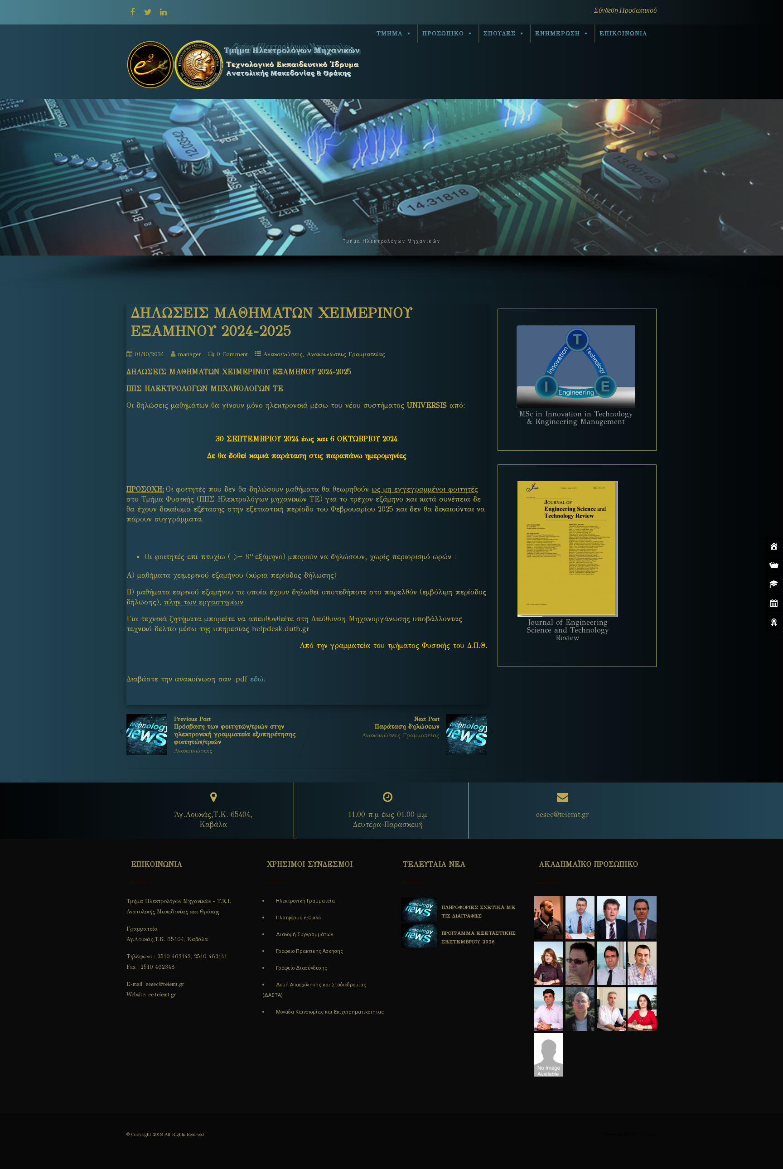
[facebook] (132, 12)
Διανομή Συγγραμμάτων (304, 934)
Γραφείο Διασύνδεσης (301, 968)
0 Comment (232, 354)
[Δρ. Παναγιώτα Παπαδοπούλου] (548, 973)
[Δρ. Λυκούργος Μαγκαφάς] (579, 928)
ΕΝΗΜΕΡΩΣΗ (557, 33)
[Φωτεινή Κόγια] (642, 1019)
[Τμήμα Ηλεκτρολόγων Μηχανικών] (247, 94)
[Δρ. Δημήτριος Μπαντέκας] (611, 928)
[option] (415, 922)
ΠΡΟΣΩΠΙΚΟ (443, 33)
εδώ (256, 679)
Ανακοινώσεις (283, 354)
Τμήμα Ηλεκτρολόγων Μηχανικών (391, 241)
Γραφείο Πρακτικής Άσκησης (309, 951)
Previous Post (235, 730)
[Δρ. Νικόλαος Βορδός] (548, 928)
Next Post (407, 722)
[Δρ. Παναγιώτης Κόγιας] (611, 1019)
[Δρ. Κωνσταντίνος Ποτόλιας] (548, 1019)
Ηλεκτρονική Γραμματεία (305, 901)
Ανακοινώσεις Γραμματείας (346, 354)
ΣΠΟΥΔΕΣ (499, 33)
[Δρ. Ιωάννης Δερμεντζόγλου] (611, 973)
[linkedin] (163, 12)
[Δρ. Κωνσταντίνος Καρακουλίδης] (642, 973)
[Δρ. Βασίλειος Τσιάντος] (642, 928)
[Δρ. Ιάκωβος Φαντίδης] (579, 1019)
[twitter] (148, 12)
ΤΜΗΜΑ (390, 33)
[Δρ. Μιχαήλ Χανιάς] (579, 973)
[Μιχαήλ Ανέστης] (548, 1065)
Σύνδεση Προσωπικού (625, 9)
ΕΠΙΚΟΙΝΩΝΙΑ (623, 33)
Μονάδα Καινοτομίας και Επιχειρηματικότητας (330, 1012)
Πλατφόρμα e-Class (298, 918)
